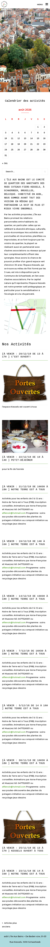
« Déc (5, 163)
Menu (40, 4)
